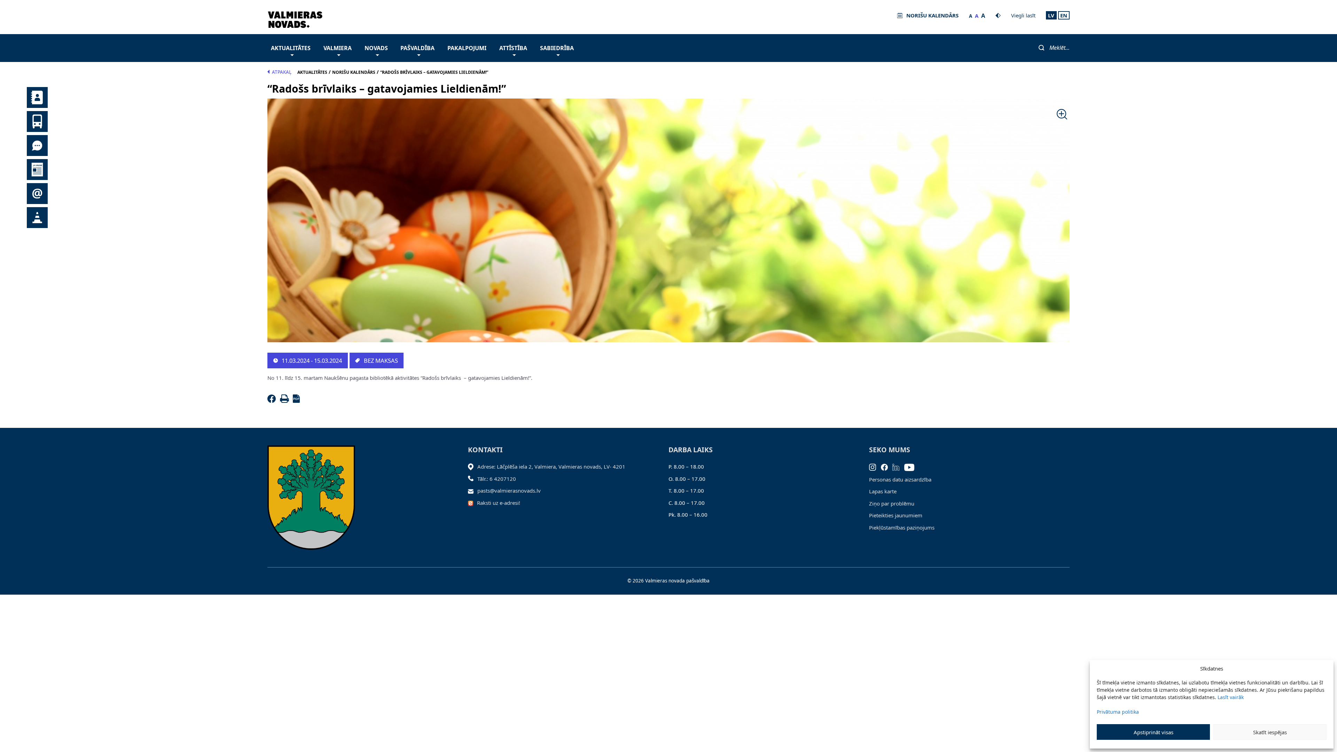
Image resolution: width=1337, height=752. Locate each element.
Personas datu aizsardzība (900, 479)
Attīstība (513, 48)
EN (1063, 15)
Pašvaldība (417, 48)
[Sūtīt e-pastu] (472, 490)
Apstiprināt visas (1153, 732)
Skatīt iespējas (1270, 732)
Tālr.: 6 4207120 (496, 478)
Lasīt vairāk (1231, 697)
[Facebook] (273, 400)
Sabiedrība (557, 48)
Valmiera (337, 48)
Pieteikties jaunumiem (895, 515)
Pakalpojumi (466, 48)
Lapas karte (883, 491)
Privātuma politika (1118, 711)
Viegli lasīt (1023, 15)
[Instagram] (875, 466)
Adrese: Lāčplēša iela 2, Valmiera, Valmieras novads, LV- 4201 (551, 466)
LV (1051, 15)
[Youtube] (911, 466)
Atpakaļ (281, 72)
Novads (376, 48)
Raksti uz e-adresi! (498, 502)
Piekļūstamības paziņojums (902, 527)
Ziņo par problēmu (891, 503)
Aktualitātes (291, 48)
